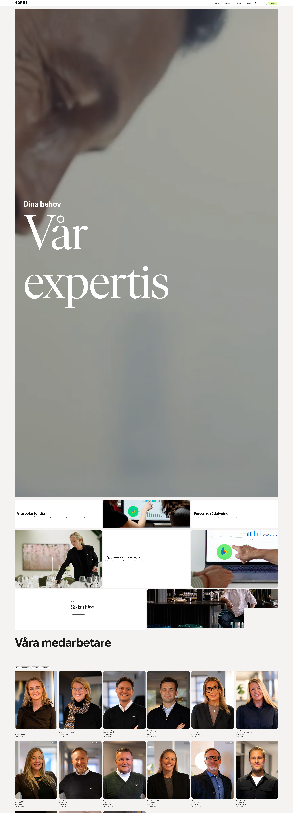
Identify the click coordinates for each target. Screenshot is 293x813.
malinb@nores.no (240, 734)
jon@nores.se (62, 804)
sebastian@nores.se (241, 804)
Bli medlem (273, 3)
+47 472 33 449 (240, 736)
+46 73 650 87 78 (196, 806)
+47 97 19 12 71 (19, 736)
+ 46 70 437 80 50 (108, 806)
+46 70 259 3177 (240, 806)
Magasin (249, 3)
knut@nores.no (151, 734)
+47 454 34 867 (195, 736)
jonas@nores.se (107, 804)
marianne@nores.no (20, 734)
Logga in (262, 3)
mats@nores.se (195, 804)
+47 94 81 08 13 (151, 736)
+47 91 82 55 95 (63, 736)
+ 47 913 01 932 (107, 736)
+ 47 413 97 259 (63, 806)
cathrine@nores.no (63, 734)
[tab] (17, 667)
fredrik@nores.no (107, 734)
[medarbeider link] (36, 700)
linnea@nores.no (195, 734)
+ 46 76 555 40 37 (19, 806)
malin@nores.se (19, 804)
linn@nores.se (150, 804)
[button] (217, 3)
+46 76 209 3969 (151, 806)
